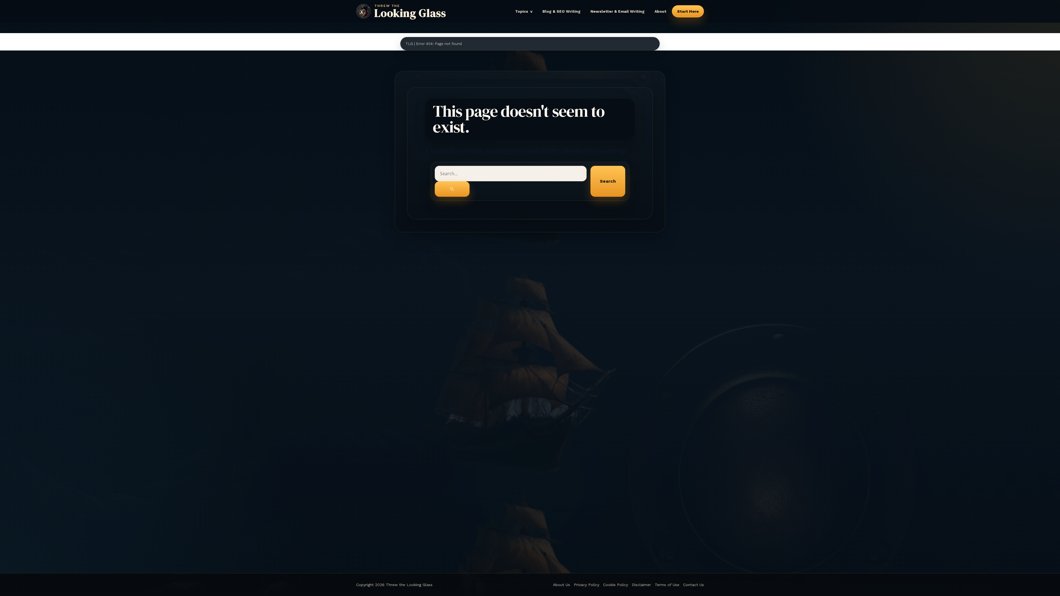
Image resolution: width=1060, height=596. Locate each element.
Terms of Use (667, 584)
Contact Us (693, 584)
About (660, 11)
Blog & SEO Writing (561, 11)
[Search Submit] (452, 189)
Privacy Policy (586, 584)
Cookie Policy (615, 584)
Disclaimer (641, 584)
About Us (561, 584)
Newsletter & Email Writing (617, 11)
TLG (409, 44)
